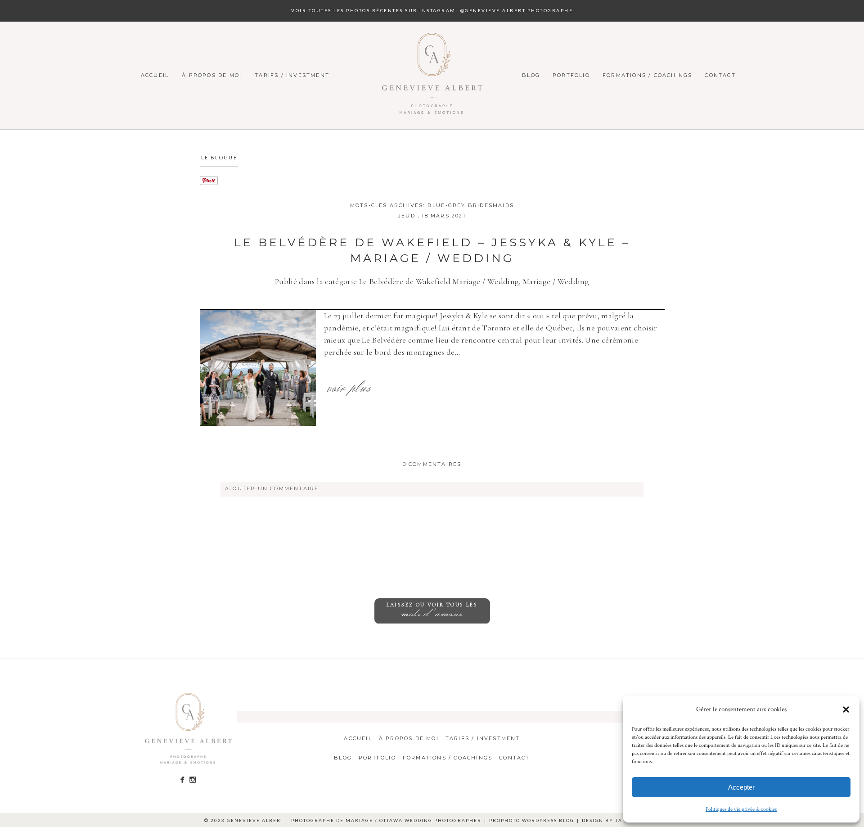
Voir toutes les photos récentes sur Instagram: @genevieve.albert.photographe (432, 10)
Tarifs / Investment (292, 75)
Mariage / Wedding (556, 281)
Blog (531, 75)
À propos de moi (212, 75)
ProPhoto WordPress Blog (531, 820)
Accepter (741, 787)
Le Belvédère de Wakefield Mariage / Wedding (439, 281)
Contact (720, 75)
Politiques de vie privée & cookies (741, 809)
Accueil (155, 75)
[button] (846, 709)
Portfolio (571, 75)
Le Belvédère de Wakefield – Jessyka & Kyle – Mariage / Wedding (432, 250)
